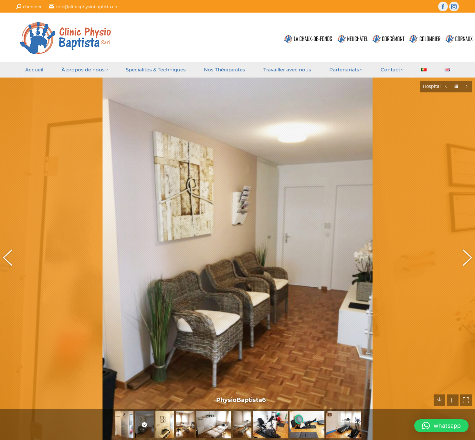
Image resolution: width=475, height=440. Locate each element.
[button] (11, 259)
